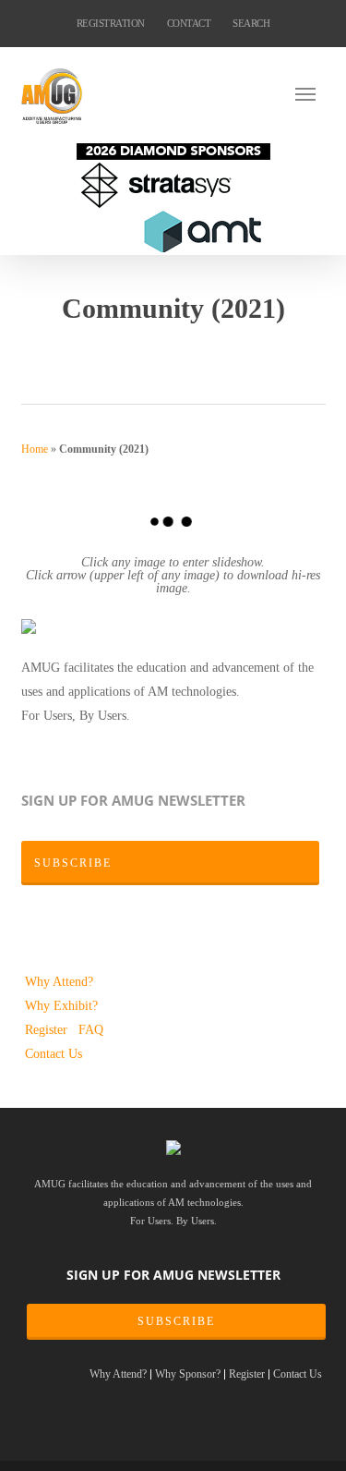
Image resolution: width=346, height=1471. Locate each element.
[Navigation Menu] (310, 93)
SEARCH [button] (251, 23)
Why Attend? (59, 981)
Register (48, 1029)
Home (34, 449)
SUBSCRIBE (176, 1321)
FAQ (90, 1029)
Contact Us (53, 1053)
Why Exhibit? (61, 1005)
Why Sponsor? (188, 1374)
